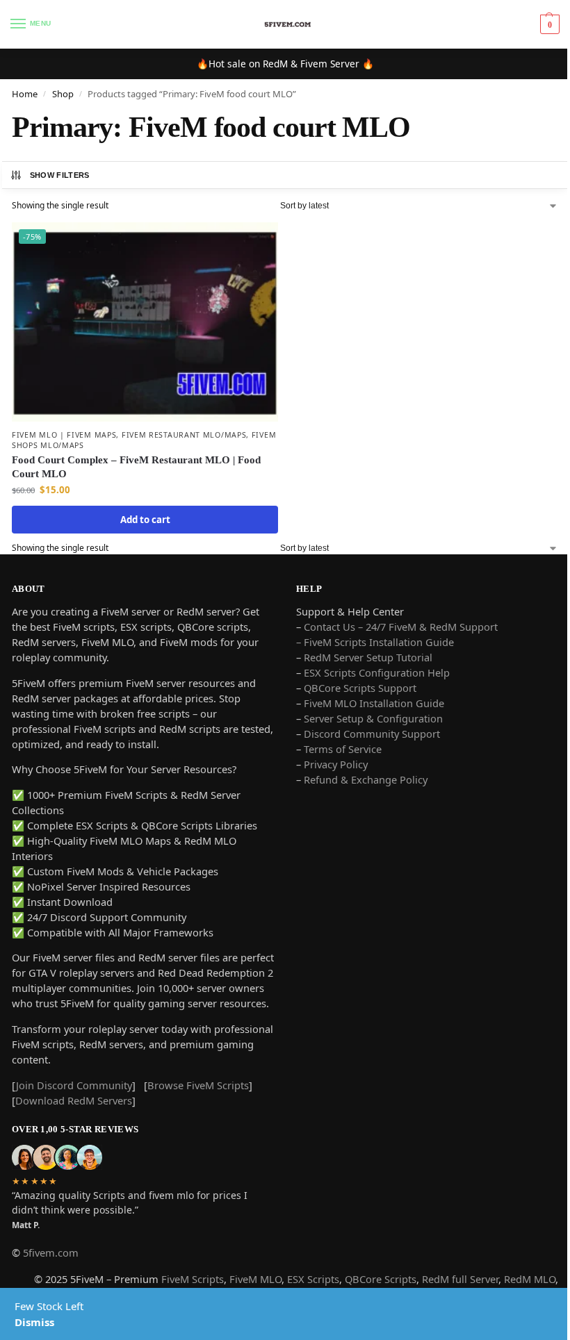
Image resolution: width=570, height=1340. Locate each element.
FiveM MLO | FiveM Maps (64, 435)
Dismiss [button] (34, 1322)
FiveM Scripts (192, 1279)
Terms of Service (343, 749)
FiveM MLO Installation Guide (374, 703)
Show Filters (60, 175)
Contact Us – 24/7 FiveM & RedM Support (401, 627)
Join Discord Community (74, 1085)
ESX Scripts (313, 1279)
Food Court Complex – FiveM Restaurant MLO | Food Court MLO (136, 466)
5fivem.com (51, 1252)
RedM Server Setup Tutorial (368, 657)
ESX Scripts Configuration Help (377, 672)
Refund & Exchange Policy (365, 779)
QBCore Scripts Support (360, 688)
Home (25, 94)
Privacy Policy (336, 764)
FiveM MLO (255, 1279)
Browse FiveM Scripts (198, 1085)
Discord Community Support (372, 734)
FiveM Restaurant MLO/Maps (184, 435)
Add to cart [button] (145, 519)
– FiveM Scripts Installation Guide (375, 642)
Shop (63, 94)
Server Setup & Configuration (372, 718)
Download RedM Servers (73, 1100)
